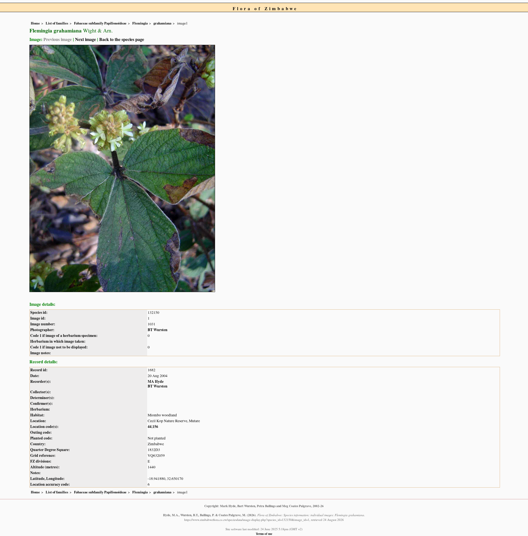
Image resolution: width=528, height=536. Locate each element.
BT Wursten (157, 329)
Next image (85, 39)
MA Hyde (156, 381)
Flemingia (140, 23)
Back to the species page (121, 39)
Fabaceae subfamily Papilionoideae (100, 23)
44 (150, 426)
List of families (57, 23)
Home (35, 23)
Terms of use (264, 533)
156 (155, 426)
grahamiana (162, 23)
